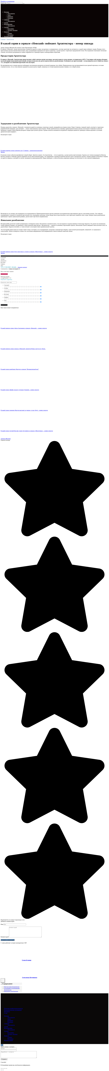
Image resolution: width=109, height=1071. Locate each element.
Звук (5, 300)
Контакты (7, 1011)
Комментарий (5, 937)
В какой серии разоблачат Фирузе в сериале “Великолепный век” (20, 369)
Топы (9, 15)
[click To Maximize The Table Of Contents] (3, 980)
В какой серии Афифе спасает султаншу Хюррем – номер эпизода (20, 390)
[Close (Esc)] (1, 1068)
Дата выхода (11, 13)
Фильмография (8, 36)
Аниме (6, 22)
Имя (2, 924)
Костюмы (6, 294)
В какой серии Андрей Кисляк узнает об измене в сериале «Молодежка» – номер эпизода (27, 431)
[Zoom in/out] (6, 1068)
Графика (6, 297)
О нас (5, 1013)
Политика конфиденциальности (13, 1008)
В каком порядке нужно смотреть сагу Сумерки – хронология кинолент (21, 150)
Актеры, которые (12, 30)
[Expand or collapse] (1, 984)
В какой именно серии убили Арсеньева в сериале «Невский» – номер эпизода (24, 328)
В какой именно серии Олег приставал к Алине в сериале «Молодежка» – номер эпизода (27, 251)
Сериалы (6, 19)
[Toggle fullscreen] (4, 1068)
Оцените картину (22, 267)
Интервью (10, 35)
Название (10, 16)
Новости (6, 32)
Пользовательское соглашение (13, 1010)
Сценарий (6, 285)
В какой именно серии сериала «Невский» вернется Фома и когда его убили (23, 348)
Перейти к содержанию (7, 1)
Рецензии (10, 18)
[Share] (3, 1068)
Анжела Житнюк (6, 438)
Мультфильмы (8, 24)
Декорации (7, 291)
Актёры (6, 288)
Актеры (6, 27)
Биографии (10, 29)
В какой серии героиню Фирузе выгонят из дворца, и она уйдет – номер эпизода (24, 410)
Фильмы (6, 12)
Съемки (9, 33)
